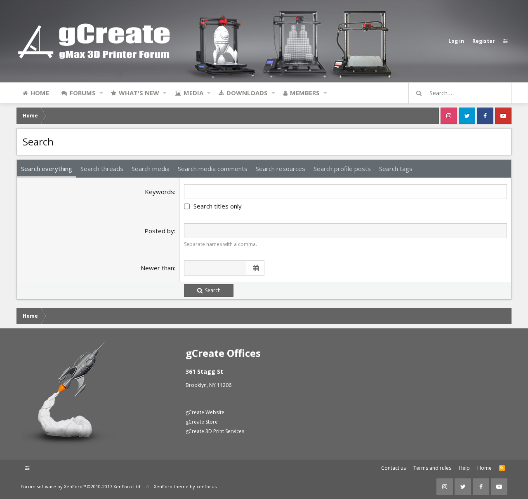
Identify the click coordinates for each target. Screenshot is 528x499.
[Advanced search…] (419, 93)
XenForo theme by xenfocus (185, 486)
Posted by (159, 231)
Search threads (101, 168)
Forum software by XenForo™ (81, 486)
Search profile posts (342, 168)
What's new (139, 93)
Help (464, 467)
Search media (151, 168)
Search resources (280, 168)
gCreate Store (202, 421)
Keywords (159, 191)
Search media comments (213, 168)
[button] (101, 92)
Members (305, 93)
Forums (83, 93)
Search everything (46, 168)
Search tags (395, 168)
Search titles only (217, 206)
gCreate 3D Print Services (215, 431)
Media (193, 93)
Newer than (157, 268)
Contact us (393, 467)
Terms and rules (432, 467)
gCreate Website (205, 412)
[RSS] (502, 468)
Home (40, 93)
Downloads (247, 93)
